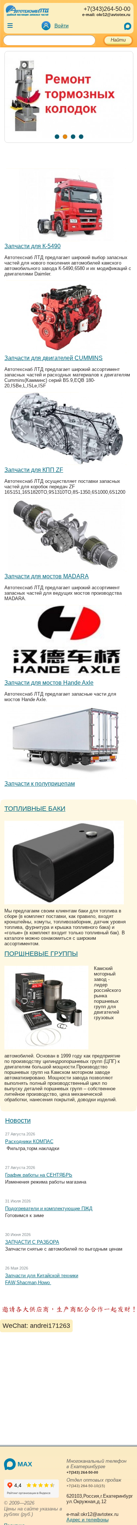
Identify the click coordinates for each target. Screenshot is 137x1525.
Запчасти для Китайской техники (41, 1275)
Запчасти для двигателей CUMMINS (53, 358)
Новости (18, 1120)
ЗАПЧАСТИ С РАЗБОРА (32, 1242)
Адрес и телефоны (87, 1519)
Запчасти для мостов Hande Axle (49, 683)
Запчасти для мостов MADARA (46, 576)
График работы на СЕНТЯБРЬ (38, 1175)
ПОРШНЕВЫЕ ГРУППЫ (41, 953)
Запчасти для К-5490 (32, 246)
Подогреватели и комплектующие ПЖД (48, 1208)
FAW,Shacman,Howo (28, 1282)
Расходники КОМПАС (29, 1141)
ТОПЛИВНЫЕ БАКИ (34, 808)
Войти (61, 25)
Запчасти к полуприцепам (39, 784)
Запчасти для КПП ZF (33, 470)
